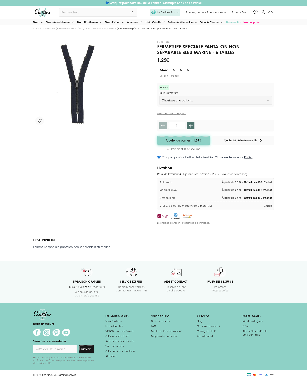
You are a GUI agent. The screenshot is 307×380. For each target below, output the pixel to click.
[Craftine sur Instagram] (46, 332)
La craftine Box (114, 326)
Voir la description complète (171, 113)
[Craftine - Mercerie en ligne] (42, 12)
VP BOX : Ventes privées (119, 331)
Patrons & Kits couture (181, 22)
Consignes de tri (206, 331)
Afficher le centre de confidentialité (254, 333)
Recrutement (205, 336)
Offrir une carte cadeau (120, 351)
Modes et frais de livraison (166, 331)
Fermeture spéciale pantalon (101, 28)
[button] (165, 12)
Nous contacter (160, 321)
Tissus (36, 22)
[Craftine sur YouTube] (66, 332)
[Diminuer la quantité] (163, 125)
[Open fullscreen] (76, 83)
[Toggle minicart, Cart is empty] (270, 12)
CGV (245, 326)
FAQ (153, 326)
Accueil (37, 28)
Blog (199, 321)
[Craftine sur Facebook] (37, 332)
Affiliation (110, 356)
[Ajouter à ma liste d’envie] (39, 120)
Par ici (197, 3)
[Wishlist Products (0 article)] (255, 12)
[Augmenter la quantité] (190, 125)
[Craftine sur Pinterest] (56, 332)
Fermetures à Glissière (70, 28)
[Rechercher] (132, 12)
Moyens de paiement (164, 336)
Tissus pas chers (114, 346)
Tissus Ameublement (58, 22)
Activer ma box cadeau (120, 341)
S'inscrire (86, 348)
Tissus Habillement (87, 22)
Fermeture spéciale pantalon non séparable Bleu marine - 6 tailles (153, 28)
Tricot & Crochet (209, 22)
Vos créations (113, 321)
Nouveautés (233, 22)
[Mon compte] (262, 12)
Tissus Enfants (112, 22)
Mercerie (132, 22)
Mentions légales (252, 321)
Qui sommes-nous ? (208, 326)
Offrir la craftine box (117, 336)
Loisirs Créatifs (153, 22)
